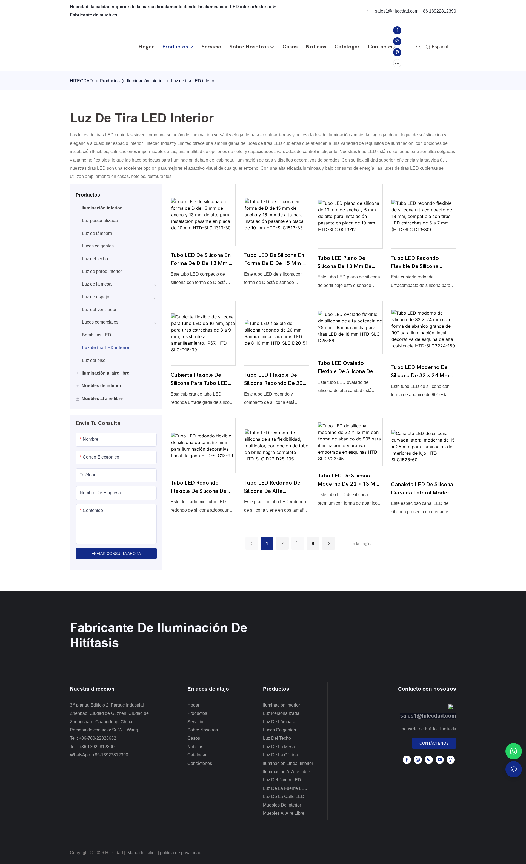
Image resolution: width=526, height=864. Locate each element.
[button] (394, 46)
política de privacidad (180, 852)
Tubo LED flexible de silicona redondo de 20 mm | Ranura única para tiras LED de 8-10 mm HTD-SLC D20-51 (274, 379)
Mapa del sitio (141, 852)
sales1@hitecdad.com (396, 11)
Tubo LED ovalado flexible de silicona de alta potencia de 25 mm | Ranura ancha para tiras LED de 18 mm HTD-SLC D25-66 (349, 368)
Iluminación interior (145, 81)
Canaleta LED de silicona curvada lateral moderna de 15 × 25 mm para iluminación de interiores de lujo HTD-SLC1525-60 (423, 489)
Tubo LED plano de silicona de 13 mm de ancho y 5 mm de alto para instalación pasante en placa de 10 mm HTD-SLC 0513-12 (349, 262)
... (297, 540)
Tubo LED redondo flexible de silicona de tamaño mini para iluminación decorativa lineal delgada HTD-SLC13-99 (199, 487)
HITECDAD (81, 81)
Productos (110, 81)
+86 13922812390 (438, 11)
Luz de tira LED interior (193, 81)
